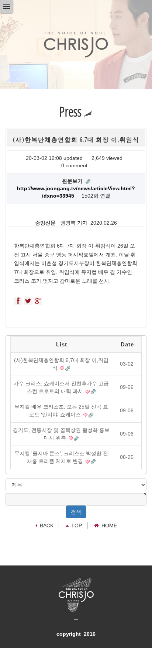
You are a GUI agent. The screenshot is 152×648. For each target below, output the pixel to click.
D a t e (127, 344)
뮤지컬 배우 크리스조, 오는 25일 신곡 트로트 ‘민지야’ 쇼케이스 (61, 410)
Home (109, 525)
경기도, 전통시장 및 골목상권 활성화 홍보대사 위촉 (61, 434)
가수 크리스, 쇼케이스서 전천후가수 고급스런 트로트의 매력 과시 (61, 387)
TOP (76, 525)
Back (46, 525)
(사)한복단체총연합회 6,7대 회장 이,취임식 (61, 364)
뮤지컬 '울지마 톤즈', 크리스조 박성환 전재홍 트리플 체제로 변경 (61, 457)
